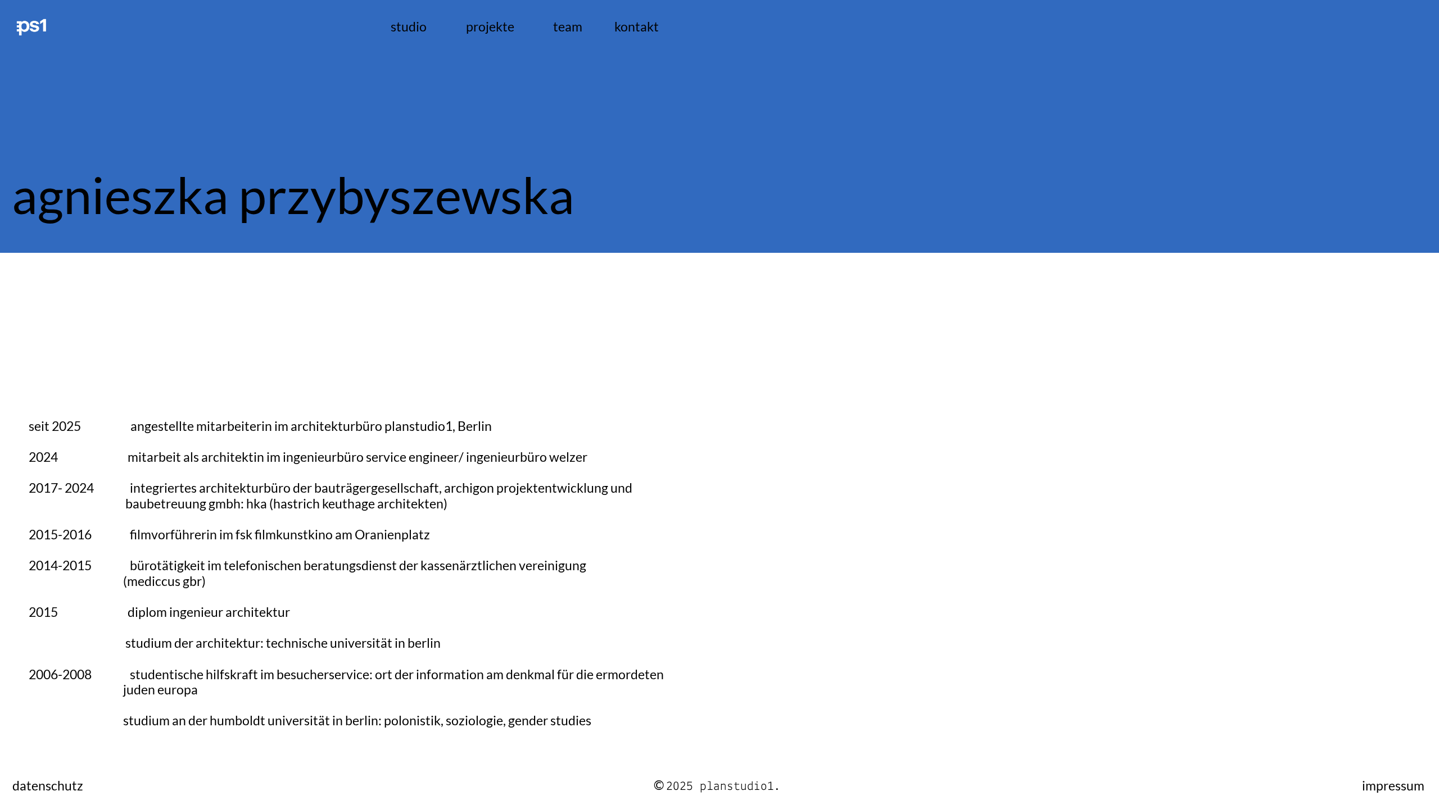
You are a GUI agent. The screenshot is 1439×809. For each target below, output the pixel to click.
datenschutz (47, 785)
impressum (1393, 785)
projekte (490, 27)
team (567, 27)
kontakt (636, 26)
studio (409, 27)
